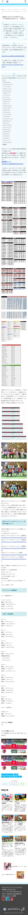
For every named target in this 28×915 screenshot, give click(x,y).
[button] (25, 435)
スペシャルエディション (8, 774)
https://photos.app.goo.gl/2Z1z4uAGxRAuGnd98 (14, 554)
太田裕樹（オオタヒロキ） (9, 889)
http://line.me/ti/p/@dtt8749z (14, 893)
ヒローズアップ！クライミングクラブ (12, 887)
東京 (13, 776)
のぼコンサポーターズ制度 (9, 896)
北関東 (16, 774)
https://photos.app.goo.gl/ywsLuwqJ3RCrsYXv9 (13, 537)
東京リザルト (18, 776)
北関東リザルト (6, 776)
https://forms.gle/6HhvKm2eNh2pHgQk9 (13, 56)
